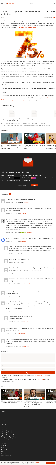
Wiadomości (4, 416)
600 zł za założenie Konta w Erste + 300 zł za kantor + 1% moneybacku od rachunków (11, 146)
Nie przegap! (4, 130)
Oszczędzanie (4, 420)
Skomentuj (4, 351)
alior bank (13, 125)
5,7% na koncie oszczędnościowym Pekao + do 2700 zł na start (11, 402)
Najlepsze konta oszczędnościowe (9, 435)
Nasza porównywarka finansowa (9, 438)
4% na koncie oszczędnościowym (12, 123)
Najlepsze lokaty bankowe (7, 433)
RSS (2, 451)
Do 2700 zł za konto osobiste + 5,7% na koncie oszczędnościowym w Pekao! (34, 146)
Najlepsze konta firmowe (7, 429)
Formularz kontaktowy (6, 449)
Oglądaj (33, 178)
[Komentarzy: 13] (54, 17)
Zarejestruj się (38, 375)
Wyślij (28, 373)
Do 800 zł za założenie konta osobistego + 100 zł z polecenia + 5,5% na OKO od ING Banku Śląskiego (33, 403)
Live (9, 3)
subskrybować (40, 379)
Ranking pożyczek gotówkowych (9, 437)
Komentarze (5, 194)
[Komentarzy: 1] (21, 142)
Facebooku (10, 178)
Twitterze (25, 178)
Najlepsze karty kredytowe (8, 431)
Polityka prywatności (6, 455)
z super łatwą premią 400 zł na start (27, 27)
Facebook (3, 446)
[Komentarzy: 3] (43, 398)
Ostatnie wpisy (5, 386)
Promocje (3, 418)
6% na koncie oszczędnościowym (29, 123)
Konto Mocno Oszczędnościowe (25, 125)
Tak (50, 463)
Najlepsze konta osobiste (7, 427)
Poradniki (3, 414)
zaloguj (46, 375)
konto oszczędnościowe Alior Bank (41, 125)
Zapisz (34, 185)
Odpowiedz (26, 202)
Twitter (3, 448)
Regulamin (3, 453)
